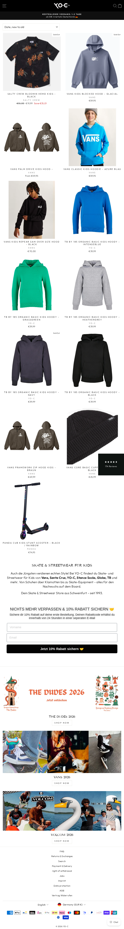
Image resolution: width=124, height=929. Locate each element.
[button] (111, 464)
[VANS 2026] (62, 752)
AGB (62, 890)
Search (62, 861)
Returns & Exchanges (62, 856)
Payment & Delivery (62, 866)
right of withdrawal (62, 870)
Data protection (62, 885)
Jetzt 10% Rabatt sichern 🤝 (62, 649)
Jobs (62, 875)
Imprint (62, 880)
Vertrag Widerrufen (62, 895)
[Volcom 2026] (62, 811)
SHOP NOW (62, 723)
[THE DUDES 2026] (62, 692)
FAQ (62, 851)
